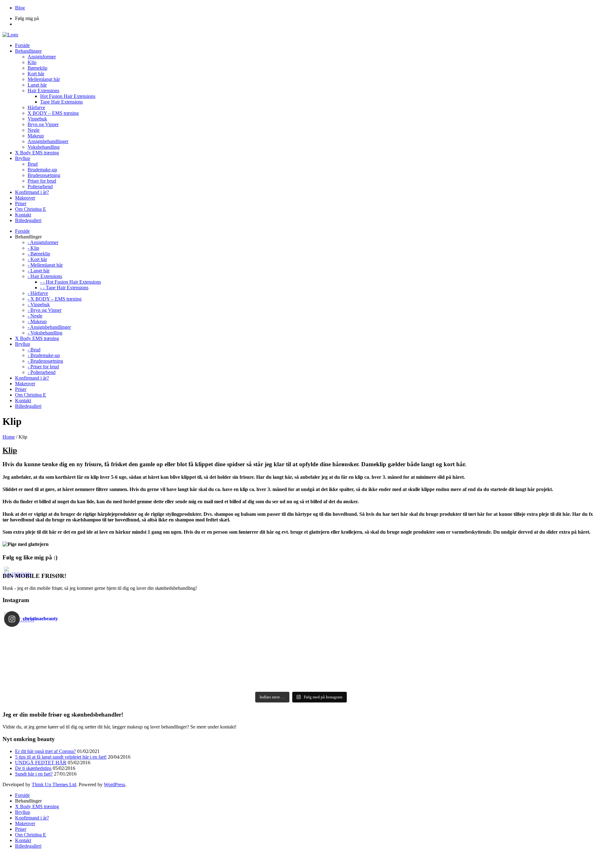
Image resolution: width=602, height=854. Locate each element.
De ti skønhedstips (33, 768)
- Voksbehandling (45, 332)
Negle (34, 130)
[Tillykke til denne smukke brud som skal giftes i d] (449, 635)
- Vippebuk (39, 304)
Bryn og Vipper (43, 124)
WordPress (114, 784)
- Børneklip (39, 253)
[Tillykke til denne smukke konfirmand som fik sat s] (152, 635)
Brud (33, 164)
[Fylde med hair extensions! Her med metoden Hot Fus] (449, 660)
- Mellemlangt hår (45, 265)
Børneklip (37, 68)
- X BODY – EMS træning (55, 299)
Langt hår (37, 85)
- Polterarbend (41, 372)
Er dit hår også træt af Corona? (45, 751)
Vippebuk (37, 118)
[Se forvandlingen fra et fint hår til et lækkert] (152, 684)
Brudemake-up (42, 169)
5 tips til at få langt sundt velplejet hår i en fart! (61, 757)
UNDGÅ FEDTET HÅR (40, 762)
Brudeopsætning (44, 175)
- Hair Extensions (45, 276)
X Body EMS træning (37, 806)
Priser (20, 829)
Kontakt (23, 840)
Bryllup (22, 812)
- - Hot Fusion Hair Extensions (70, 282)
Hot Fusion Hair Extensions (67, 96)
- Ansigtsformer (43, 242)
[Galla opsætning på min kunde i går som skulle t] (152, 651)
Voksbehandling (44, 147)
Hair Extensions (43, 90)
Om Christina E (30, 834)
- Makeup (37, 321)
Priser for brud (42, 181)
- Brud (34, 349)
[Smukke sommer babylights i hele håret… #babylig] (449, 676)
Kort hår (36, 73)
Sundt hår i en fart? (34, 774)
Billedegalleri (28, 846)
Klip (32, 62)
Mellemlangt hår (44, 79)
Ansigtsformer (42, 56)
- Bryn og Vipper (44, 310)
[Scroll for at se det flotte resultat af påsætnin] (449, 684)
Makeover (25, 823)
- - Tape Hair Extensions (64, 287)
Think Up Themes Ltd (54, 784)
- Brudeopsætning (45, 361)
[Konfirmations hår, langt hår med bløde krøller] (152, 668)
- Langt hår (39, 270)
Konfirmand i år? (32, 817)
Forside (22, 795)
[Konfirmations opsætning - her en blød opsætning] (152, 660)
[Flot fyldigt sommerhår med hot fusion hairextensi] (152, 676)
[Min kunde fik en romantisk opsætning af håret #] (449, 643)
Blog (20, 7)
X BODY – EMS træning (53, 113)
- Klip (33, 248)
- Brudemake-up (44, 355)
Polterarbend (40, 186)
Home (9, 437)
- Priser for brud (43, 366)
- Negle (35, 315)
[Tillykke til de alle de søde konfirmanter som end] (449, 668)
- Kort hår (37, 259)
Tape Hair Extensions (61, 101)
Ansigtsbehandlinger (48, 141)
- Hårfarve (38, 293)
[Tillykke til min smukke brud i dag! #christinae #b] (449, 651)
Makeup (36, 135)
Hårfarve (36, 107)
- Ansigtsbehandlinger (49, 327)
